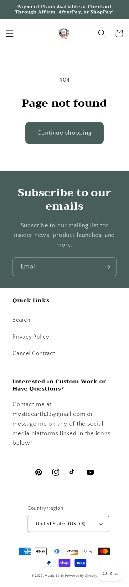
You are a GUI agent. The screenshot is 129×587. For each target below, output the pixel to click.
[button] (9, 33)
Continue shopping (64, 133)
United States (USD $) (61, 524)
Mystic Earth (54, 576)
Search (22, 320)
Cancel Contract (34, 353)
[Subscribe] (107, 267)
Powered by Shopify (81, 576)
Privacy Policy (31, 337)
